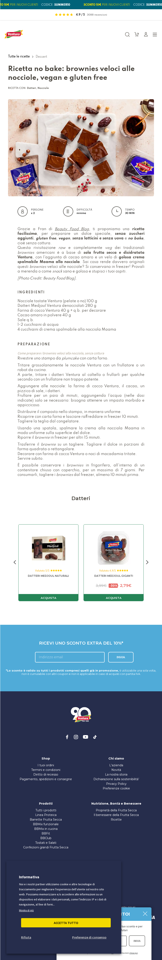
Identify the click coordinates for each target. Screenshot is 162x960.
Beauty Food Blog (72, 229)
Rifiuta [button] (26, 937)
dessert (41, 56)
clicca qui (134, 953)
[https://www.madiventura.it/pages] (13, 34)
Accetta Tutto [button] (66, 923)
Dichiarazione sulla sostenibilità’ (116, 779)
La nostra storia (116, 774)
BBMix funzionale (46, 824)
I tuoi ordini (46, 765)
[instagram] (76, 737)
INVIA (137, 941)
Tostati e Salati (45, 843)
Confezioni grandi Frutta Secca (45, 847)
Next (147, 562)
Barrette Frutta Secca (46, 819)
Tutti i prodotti (45, 810)
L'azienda (116, 765)
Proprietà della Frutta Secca (116, 810)
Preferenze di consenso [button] (89, 937)
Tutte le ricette (19, 56)
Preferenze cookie (116, 788)
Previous (15, 562)
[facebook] (67, 737)
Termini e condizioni (45, 770)
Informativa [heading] (29, 877)
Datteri (31, 88)
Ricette (116, 819)
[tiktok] (95, 737)
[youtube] (85, 737)
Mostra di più (26, 910)
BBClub (45, 838)
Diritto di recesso (45, 774)
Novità (116, 770)
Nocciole (43, 88)
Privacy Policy (116, 784)
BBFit (46, 833)
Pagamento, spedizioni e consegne (46, 779)
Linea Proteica (46, 815)
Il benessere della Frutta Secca (116, 815)
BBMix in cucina (46, 829)
